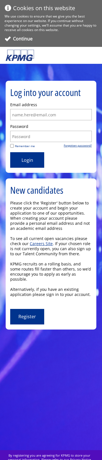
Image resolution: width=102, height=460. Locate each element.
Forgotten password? (78, 145)
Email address (23, 105)
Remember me (25, 146)
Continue (23, 39)
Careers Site (41, 243)
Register (27, 316)
